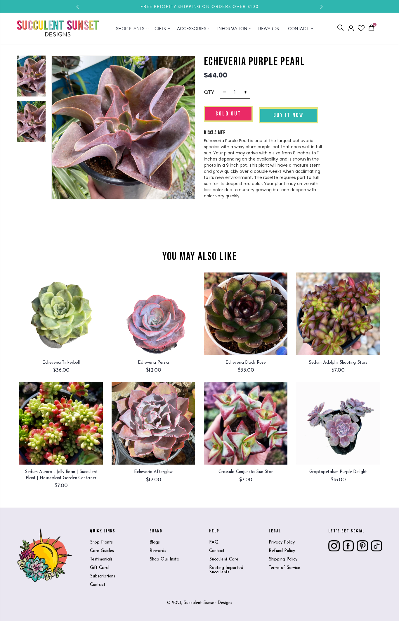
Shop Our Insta (164, 559)
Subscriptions (102, 576)
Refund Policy (282, 551)
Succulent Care (223, 559)
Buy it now (288, 115)
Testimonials (101, 559)
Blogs (155, 542)
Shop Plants (101, 542)
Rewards (158, 551)
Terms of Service (284, 568)
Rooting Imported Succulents (226, 570)
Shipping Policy (283, 559)
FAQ (213, 542)
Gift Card (99, 568)
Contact (97, 585)
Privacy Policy (282, 542)
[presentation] (78, 7)
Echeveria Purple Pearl (254, 62)
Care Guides (102, 551)
